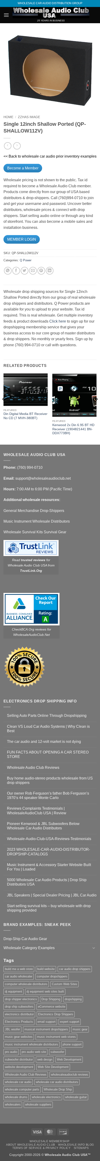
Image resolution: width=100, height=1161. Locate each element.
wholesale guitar (76, 1097)
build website (46, 969)
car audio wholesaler (18, 976)
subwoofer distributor (19, 1059)
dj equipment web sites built (45, 991)
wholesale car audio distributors (57, 1082)
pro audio (11, 1052)
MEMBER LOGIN (21, 239)
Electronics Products (19, 1021)
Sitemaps (81, 1148)
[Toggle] (94, 948)
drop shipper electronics (21, 999)
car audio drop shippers (74, 969)
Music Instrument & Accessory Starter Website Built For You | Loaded (49, 867)
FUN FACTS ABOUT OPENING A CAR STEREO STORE (48, 754)
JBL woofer (12, 1029)
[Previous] (4, 408)
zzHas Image (29, 117)
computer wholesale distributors (26, 984)
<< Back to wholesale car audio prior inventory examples (50, 156)
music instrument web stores (56, 1036)
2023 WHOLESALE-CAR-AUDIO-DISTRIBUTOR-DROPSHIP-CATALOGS (48, 851)
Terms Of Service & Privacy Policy (41, 1148)
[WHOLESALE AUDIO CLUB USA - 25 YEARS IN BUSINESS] (51, 12)
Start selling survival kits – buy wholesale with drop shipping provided (49, 908)
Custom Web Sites (64, 984)
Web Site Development (53, 1067)
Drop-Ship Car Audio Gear (25, 939)
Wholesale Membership (49, 1141)
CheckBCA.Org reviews (29, 629)
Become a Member (22, 168)
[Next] (96, 408)
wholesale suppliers (38, 1104)
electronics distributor (19, 1014)
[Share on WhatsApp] (8, 271)
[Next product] (7, 145)
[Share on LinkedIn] (49, 271)
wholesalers (13, 1104)
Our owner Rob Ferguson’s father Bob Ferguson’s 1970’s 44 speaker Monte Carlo (48, 795)
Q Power (25, 260)
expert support (69, 1021)
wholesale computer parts (22, 1089)
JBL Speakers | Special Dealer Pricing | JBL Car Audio (52, 895)
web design (44, 1059)
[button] (6, 15)
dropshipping (73, 999)
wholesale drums (16, 1097)
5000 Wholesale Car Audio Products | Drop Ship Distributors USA (47, 882)
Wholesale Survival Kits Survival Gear (34, 532)
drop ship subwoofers (19, 1006)
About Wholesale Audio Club (30, 1144)
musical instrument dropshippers (46, 1029)
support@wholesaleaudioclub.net (43, 478)
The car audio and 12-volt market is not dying (44, 742)
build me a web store (19, 969)
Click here (57, 321)
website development (19, 1067)
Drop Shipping (50, 999)
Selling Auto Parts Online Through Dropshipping (47, 716)
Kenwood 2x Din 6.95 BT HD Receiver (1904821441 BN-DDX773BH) (73, 429)
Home (8, 117)
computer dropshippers (52, 976)
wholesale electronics (46, 1097)
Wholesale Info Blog (76, 1144)
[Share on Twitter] (24, 271)
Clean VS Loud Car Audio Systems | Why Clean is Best (48, 728)
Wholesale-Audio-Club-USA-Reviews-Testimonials (49, 839)
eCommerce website (51, 1006)
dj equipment (13, 991)
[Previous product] (16, 145)
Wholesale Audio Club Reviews (33, 768)
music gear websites (19, 1036)
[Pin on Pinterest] (41, 271)
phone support (72, 1044)
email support (46, 1021)
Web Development (69, 1059)
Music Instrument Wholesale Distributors (36, 521)
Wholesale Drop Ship (58, 1089)
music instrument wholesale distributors (31, 1044)
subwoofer (57, 1052)
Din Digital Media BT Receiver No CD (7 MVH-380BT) (25, 416)
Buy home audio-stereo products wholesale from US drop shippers (50, 780)
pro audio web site (34, 1052)
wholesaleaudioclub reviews (69, 1074)
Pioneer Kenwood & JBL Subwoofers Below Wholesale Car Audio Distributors (43, 826)
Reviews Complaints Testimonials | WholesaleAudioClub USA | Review (36, 810)
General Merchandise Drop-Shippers (33, 511)
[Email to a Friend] (33, 271)
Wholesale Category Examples (29, 948)
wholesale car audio (18, 1082)
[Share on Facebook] (16, 271)
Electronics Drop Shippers (55, 1014)
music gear (80, 1029)
